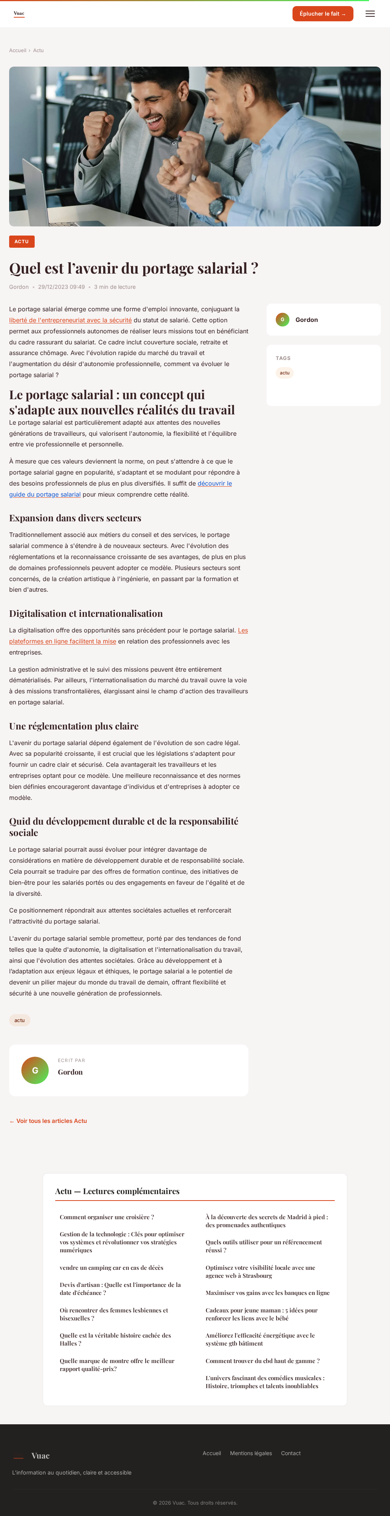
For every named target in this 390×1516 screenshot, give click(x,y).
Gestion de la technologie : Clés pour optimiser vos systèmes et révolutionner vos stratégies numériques (122, 1242)
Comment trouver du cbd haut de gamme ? (263, 1361)
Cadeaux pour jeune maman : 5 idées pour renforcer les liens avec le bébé (262, 1314)
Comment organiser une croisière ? (107, 1217)
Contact (291, 1453)
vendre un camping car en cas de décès (111, 1267)
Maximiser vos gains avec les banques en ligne (268, 1292)
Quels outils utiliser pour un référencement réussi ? (264, 1246)
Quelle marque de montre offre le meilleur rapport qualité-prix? (117, 1365)
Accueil (17, 50)
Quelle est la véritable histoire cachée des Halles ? (115, 1339)
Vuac (41, 1455)
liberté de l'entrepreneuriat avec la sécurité (70, 320)
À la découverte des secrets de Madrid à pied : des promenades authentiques (267, 1221)
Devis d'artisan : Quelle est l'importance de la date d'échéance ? (120, 1288)
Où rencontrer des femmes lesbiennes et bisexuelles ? (114, 1314)
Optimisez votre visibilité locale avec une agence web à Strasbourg (260, 1271)
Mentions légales (251, 1453)
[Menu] (370, 14)
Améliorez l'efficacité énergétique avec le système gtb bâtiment (260, 1339)
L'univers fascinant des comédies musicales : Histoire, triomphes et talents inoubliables (265, 1382)
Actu (38, 50)
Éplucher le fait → (323, 13)
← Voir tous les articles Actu (48, 1120)
